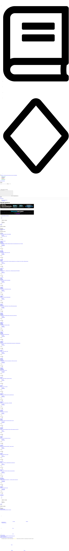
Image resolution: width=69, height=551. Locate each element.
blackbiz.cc (15, 538)
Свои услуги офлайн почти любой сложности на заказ (7, 420)
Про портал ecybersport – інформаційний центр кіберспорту (7, 462)
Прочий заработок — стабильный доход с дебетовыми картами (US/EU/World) (10, 270)
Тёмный (27, 521)
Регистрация (1, 198)
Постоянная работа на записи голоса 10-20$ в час (11, 315)
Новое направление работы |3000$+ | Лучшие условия (7, 446)
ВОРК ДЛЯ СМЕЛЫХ (7, 280)
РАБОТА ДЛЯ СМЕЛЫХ (8, 234)
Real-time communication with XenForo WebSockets (6, 537)
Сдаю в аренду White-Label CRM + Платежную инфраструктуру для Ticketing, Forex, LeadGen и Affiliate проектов (14, 261)
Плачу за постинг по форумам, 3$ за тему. (5, 438)
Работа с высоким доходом (3, 370)
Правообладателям (4, 522)
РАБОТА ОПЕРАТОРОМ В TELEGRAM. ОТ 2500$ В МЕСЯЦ (12, 343)
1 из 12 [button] (1, 504)
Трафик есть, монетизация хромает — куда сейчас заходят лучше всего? (9, 479)
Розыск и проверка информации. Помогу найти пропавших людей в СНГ (9, 429)
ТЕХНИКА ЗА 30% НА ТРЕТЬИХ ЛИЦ (5, 297)
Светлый (14, 521)
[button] (13, 189)
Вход (1, 197)
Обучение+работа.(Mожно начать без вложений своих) (7, 394)
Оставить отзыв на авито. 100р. (4, 351)
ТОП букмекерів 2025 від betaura (4, 454)
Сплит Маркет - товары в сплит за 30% (5, 252)
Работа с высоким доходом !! (8, 378)
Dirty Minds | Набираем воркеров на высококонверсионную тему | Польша (14, 243)
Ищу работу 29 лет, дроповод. (4, 386)
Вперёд (1, 224)
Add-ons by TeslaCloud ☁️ (3, 536)
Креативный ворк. (7, 334)
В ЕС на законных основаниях (4, 411)
